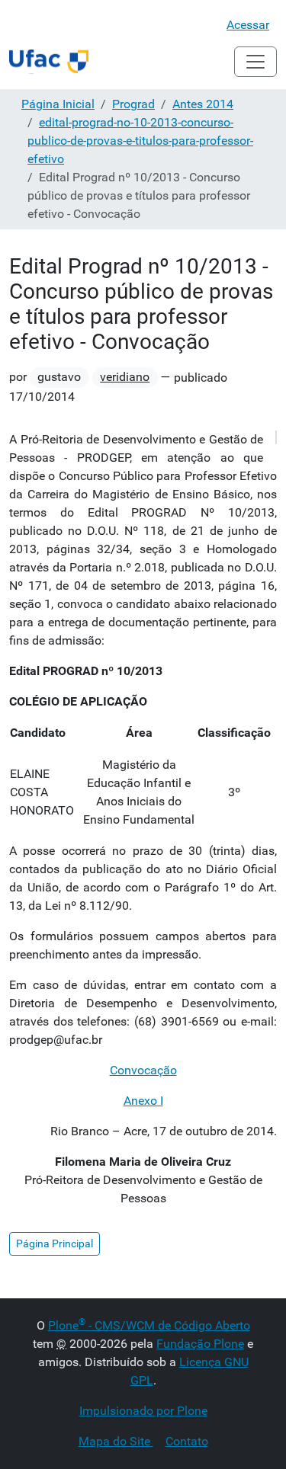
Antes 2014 (202, 104)
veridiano (124, 377)
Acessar (248, 25)
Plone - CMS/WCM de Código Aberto (149, 1325)
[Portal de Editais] (48, 62)
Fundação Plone (200, 1343)
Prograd (133, 104)
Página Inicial (58, 104)
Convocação (143, 1070)
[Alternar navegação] (255, 61)
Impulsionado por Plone (143, 1410)
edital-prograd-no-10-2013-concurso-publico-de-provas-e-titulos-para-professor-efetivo (140, 140)
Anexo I (143, 1100)
